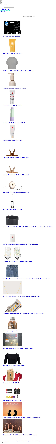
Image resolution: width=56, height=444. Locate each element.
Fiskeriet (6, 442)
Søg (34, 16)
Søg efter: (2, 6)
